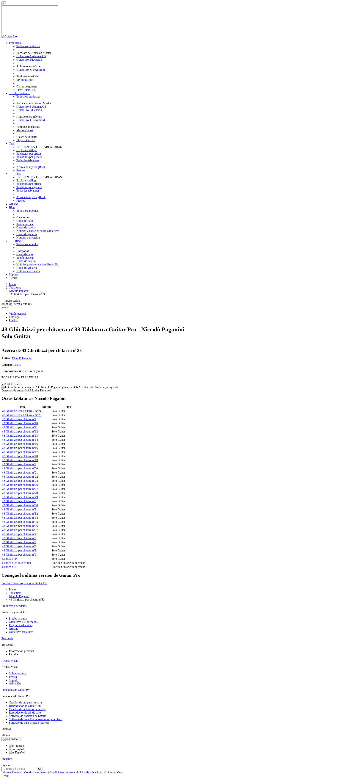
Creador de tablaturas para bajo (27, 709)
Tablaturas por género (29, 157)
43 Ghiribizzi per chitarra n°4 (19, 534)
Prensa (13, 676)
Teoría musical (25, 224)
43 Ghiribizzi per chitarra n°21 (20, 472)
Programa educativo (20, 625)
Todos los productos (28, 46)
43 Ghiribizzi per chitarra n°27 (20, 488)
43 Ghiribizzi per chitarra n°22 (20, 476)
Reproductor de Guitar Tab (25, 705)
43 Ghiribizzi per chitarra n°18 (20, 456)
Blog (12, 207)
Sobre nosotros (17, 673)
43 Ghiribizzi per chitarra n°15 (20, 443)
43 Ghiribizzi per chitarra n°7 (19, 546)
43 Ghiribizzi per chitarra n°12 (20, 431)
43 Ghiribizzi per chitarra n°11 (20, 427)
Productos (15, 42)
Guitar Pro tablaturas (21, 632)
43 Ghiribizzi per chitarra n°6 (19, 542)
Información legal (12, 772)
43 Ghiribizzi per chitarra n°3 (19, 501)
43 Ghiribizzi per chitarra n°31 (20, 509)
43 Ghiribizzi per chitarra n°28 (20, 493)
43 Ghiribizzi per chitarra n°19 (20, 460)
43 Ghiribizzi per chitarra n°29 (20, 497)
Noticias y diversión (28, 237)
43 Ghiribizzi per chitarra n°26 (20, 484)
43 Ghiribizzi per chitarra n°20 (20, 468)
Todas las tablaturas (27, 160)
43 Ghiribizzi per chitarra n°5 (19, 538)
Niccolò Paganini (22, 358)
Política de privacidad (90, 772)
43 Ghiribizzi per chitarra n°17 (20, 452)
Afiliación (15, 683)
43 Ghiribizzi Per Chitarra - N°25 (21, 415)
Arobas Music (9, 660)
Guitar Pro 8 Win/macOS (31, 56)
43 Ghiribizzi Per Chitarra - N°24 (21, 411)
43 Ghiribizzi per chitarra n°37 (20, 530)
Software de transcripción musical (29, 722)
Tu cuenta (7, 638)
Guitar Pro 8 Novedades (23, 621)
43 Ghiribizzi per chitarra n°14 (20, 439)
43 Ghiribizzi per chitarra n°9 (19, 554)
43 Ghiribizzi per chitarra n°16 (20, 447)
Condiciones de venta (62, 772)
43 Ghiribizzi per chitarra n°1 (19, 419)
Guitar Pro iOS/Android (30, 69)
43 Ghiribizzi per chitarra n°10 (20, 423)
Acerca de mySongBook (30, 167)
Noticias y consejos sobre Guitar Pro (37, 230)
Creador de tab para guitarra (25, 702)
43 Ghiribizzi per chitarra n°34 (20, 517)
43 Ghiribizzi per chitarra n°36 (20, 525)
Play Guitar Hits (25, 89)
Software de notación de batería (27, 715)
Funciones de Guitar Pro (15, 689)
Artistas (13, 204)
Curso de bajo (24, 220)
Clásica (16, 364)
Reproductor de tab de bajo (25, 712)
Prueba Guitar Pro (12, 583)
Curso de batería (26, 227)
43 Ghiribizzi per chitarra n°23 (20, 480)
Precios (20, 170)
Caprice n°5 (9, 566)
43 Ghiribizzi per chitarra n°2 (19, 464)
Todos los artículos (27, 210)
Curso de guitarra (26, 234)
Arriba (5, 775)
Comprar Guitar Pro (35, 583)
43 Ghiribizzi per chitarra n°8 (19, 550)
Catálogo (14, 317)
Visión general (17, 313)
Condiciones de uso (36, 772)
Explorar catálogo (26, 150)
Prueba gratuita (18, 618)
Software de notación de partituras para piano (35, 719)
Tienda (13, 277)
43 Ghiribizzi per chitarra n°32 (20, 513)
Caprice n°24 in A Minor (16, 562)
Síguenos (6, 758)
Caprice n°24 (10, 558)
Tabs (12, 143)
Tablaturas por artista (28, 153)
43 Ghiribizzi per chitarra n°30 (20, 505)
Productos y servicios (13, 605)
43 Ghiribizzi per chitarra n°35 (20, 521)
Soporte (13, 274)
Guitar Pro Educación (29, 59)
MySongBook (24, 79)
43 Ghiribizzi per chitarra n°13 (20, 435)
